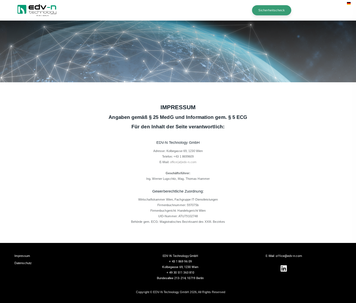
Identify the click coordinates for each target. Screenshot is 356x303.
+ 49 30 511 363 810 (180, 272)
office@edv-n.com (289, 256)
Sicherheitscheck (271, 10)
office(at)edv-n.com (183, 162)
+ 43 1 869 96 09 (180, 261)
